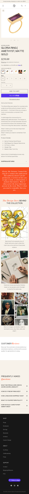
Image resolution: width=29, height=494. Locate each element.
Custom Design (7, 440)
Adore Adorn (11, 491)
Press (4, 457)
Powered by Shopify (20, 491)
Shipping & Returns (8, 470)
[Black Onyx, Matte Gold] (7, 72)
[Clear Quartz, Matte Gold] (20, 72)
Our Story (5, 450)
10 (24, 78)
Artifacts (5, 436)
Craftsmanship (7, 453)
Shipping (3, 62)
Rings (4, 422)
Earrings (5, 429)
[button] (3, 5)
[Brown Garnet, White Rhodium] (12, 72)
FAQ (4, 474)
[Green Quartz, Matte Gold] (25, 72)
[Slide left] (11, 40)
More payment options (14, 99)
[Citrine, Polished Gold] (16, 72)
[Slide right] (18, 40)
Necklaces (6, 426)
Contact (5, 467)
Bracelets (5, 433)
